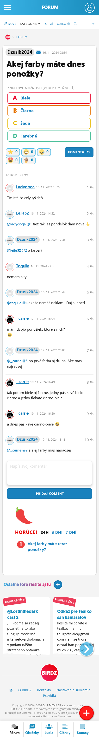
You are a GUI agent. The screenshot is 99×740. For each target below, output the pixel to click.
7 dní (71, 532)
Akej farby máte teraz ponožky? (47, 546)
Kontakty (44, 690)
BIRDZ (8, 37)
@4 (25, 302)
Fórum (50, 7)
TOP (46, 24)
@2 (24, 250)
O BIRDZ (24, 690)
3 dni (57, 532)
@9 (25, 450)
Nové (12, 24)
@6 (25, 360)
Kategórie (29, 24)
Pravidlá (49, 695)
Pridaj (49, 493)
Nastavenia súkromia (73, 690)
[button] (82, 647)
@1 (29, 224)
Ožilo (62, 24)
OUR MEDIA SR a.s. (54, 705)
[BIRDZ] (11, 690)
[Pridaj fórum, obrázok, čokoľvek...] (86, 713)
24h (45, 532)
